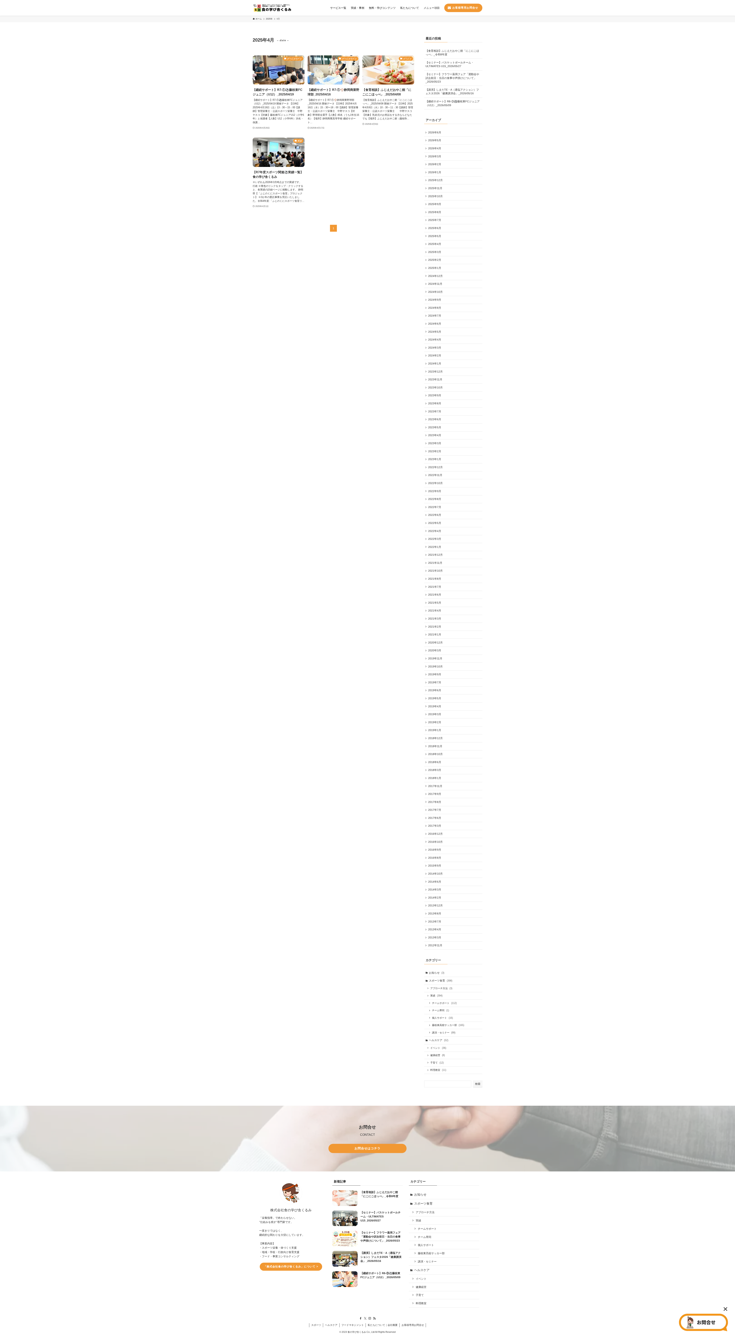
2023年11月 (435, 379)
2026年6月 (434, 132)
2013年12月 (435, 905)
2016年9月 (434, 849)
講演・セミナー (443, 1032)
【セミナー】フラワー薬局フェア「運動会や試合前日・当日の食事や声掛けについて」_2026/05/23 (452, 78)
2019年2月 (434, 722)
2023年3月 (434, 443)
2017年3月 (434, 825)
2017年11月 (435, 786)
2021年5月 (434, 602)
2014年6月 (434, 881)
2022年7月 (434, 507)
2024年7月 (434, 315)
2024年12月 (435, 275)
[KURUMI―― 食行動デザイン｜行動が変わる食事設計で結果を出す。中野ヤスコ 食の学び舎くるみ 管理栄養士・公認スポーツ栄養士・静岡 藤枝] (272, 8)
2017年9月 (434, 793)
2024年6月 (434, 323)
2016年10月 (435, 841)
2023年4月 (434, 435)
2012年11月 (435, 945)
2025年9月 (434, 204)
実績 (436, 995)
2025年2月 (434, 259)
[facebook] (360, 1318)
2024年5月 (434, 331)
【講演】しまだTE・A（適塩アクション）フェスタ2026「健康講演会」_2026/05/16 (452, 91)
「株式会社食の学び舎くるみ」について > (291, 1266)
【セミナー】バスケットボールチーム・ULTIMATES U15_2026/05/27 (449, 64)
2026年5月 (434, 140)
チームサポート (444, 1003)
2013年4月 (434, 929)
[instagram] (370, 1318)
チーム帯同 (440, 1010)
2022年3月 (434, 538)
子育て (437, 1062)
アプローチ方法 (441, 988)
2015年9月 (434, 865)
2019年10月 (435, 666)
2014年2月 (434, 897)
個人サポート (442, 1017)
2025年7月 (434, 220)
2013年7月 (434, 921)
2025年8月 (434, 212)
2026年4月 (434, 148)
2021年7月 (434, 586)
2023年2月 (434, 451)
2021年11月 (435, 562)
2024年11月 (435, 283)
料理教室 (438, 1070)
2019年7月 (434, 682)
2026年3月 (434, 156)
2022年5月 (434, 522)
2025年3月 (434, 252)
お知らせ (436, 972)
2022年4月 (434, 531)
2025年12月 (435, 180)
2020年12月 (435, 642)
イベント (438, 1047)
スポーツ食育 (440, 980)
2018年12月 (435, 738)
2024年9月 (434, 299)
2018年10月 (435, 754)
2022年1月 (434, 546)
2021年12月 (435, 554)
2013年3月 (434, 937)
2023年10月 (435, 387)
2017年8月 (434, 802)
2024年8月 (434, 307)
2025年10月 (435, 196)
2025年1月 (434, 267)
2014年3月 (434, 889)
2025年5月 (434, 236)
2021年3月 (434, 618)
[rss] (374, 1318)
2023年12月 (435, 371)
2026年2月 (434, 164)
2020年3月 (434, 650)
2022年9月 (434, 491)
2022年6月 (434, 514)
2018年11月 (435, 746)
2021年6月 (434, 594)
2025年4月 (434, 243)
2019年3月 (434, 714)
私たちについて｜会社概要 (383, 1325)
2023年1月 (434, 459)
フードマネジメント (352, 1325)
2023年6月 (434, 419)
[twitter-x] (365, 1318)
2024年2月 (434, 355)
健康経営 (437, 1055)
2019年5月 (434, 698)
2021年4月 (434, 610)
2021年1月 (434, 634)
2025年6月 (434, 228)
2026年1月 (434, 172)
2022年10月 (435, 483)
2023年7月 (434, 411)
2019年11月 (435, 658)
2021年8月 (434, 578)
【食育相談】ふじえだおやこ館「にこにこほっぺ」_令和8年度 (452, 52)
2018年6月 (434, 762)
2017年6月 (434, 817)
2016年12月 (435, 833)
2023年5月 (434, 427)
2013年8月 (434, 913)
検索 (477, 1083)
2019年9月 (434, 674)
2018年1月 (434, 778)
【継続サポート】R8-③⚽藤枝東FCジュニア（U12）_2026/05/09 (452, 103)
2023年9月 (434, 395)
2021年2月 (434, 626)
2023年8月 (434, 403)
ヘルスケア (438, 1040)
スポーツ (316, 1325)
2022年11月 (435, 475)
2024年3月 (434, 347)
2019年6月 (434, 690)
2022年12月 (435, 467)
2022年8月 (434, 499)
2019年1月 (434, 730)
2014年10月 (435, 873)
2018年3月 (434, 770)
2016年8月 (434, 857)
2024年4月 (434, 339)
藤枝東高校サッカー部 (448, 1025)
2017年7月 (434, 809)
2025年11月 (435, 188)
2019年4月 (434, 706)
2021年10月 (435, 570)
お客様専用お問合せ (413, 1325)
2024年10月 (435, 291)
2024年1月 (434, 363)
